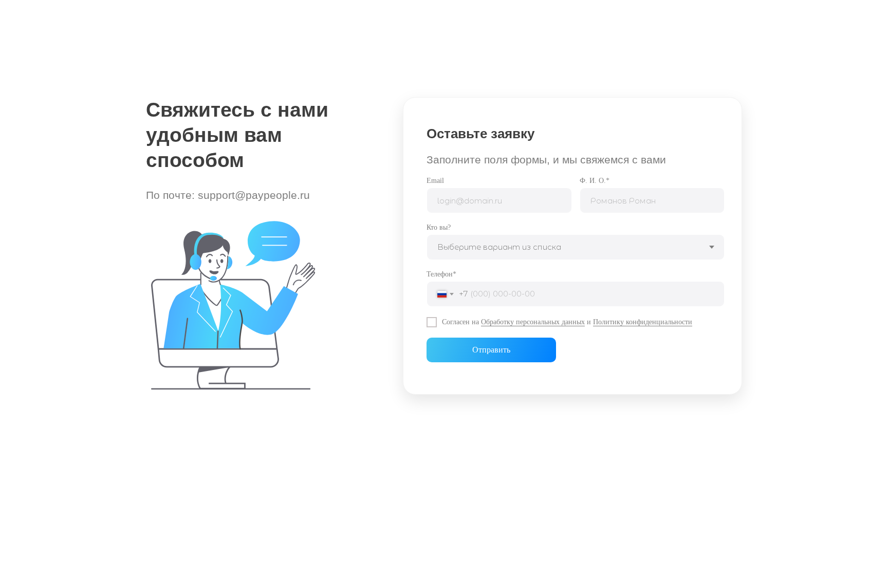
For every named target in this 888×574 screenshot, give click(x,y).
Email (435, 180)
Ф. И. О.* (594, 180)
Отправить (491, 349)
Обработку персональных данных (533, 322)
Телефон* (441, 274)
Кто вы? (439, 227)
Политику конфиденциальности (642, 322)
